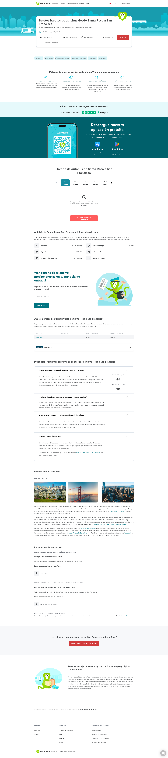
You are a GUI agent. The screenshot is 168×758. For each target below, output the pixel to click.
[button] (110, 4)
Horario (38, 58)
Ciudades (92, 58)
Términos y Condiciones (100, 738)
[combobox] (47, 37)
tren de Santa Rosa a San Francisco (88, 452)
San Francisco (73, 709)
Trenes (62, 3)
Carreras (62, 742)
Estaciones (102, 58)
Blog (87, 3)
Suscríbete (42, 305)
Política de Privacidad (99, 742)
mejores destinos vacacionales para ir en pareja (110, 524)
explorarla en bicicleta (88, 528)
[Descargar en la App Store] (97, 144)
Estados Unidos (53, 709)
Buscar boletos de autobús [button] (84, 643)
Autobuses (55, 3)
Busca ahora (125, 616)
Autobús (37, 730)
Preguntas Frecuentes (78, 58)
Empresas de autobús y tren (75, 3)
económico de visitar (117, 511)
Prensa (61, 738)
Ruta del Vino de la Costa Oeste (77, 533)
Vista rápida (49, 58)
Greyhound (39, 337)
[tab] (44, 33)
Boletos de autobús (40, 709)
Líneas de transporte (62, 58)
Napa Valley (128, 533)
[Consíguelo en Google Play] (117, 144)
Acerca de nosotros (66, 730)
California (63, 709)
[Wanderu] (43, 3)
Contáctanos (96, 730)
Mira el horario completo (84, 218)
